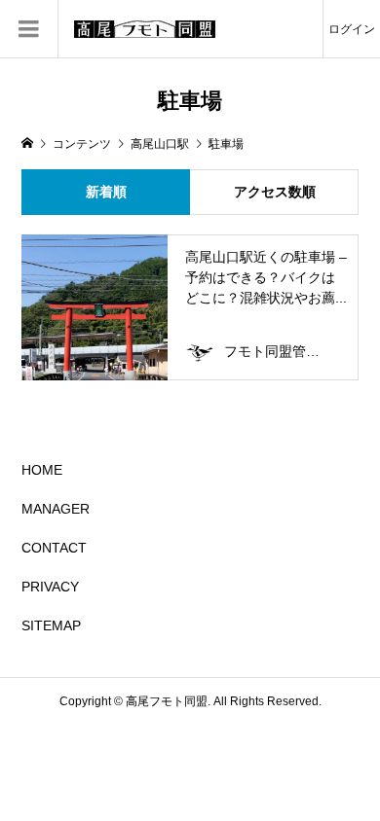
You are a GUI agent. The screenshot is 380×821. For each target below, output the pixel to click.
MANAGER (55, 509)
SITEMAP (51, 625)
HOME (41, 470)
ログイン (351, 29)
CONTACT (54, 547)
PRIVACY (50, 586)
